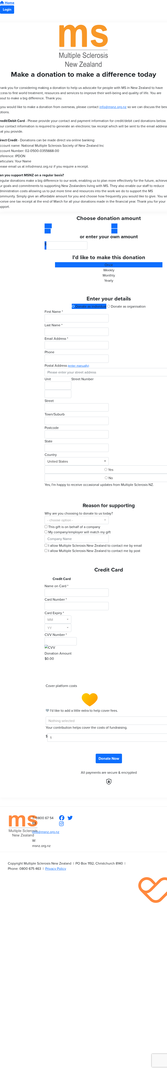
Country (51, 454)
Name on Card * (56, 585)
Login (7, 9)
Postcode (52, 427)
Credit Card (62, 578)
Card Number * (56, 599)
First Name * (54, 311)
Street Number (82, 379)
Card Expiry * (54, 612)
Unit (48, 379)
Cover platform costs (62, 685)
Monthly (109, 275)
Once (109, 264)
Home (9, 2)
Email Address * (56, 338)
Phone (49, 352)
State (48, 441)
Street (49, 400)
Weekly (108, 270)
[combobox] (77, 461)
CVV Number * (56, 634)
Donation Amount (58, 653)
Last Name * (53, 325)
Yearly (108, 280)
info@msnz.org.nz (113, 106)
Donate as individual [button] (90, 306)
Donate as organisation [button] (128, 306)
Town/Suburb (55, 414)
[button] (75, 225)
